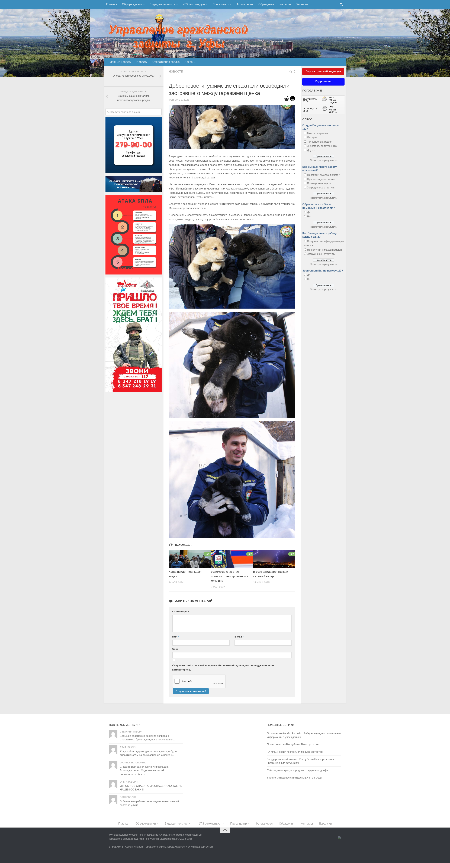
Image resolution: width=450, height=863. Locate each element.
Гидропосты (323, 81)
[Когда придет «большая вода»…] (190, 559)
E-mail (238, 636)
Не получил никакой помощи (324, 249)
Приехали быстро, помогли (323, 174)
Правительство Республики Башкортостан (293, 744)
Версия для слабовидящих (323, 71)
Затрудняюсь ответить (321, 187)
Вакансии (302, 4)
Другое (311, 150)
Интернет (313, 137)
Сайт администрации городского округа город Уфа (297, 770)
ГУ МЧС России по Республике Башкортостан (295, 751)
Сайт (175, 649)
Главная (111, 4)
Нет (309, 216)
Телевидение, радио (319, 141)
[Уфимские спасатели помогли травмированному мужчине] (232, 559)
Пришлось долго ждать (321, 179)
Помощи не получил (319, 183)
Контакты (285, 4)
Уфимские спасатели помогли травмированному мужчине (229, 576)
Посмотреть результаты (323, 160)
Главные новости (120, 61)
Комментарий (180, 611)
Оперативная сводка (166, 61)
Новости (141, 61)
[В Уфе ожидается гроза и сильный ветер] (274, 559)
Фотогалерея (244, 4)
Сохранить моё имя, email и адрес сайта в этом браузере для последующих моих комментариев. (223, 667)
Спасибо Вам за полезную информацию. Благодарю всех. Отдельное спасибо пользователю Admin (144, 770)
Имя (175, 636)
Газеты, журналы (317, 133)
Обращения (266, 4)
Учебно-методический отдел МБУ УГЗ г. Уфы (294, 777)
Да (308, 212)
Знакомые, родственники (322, 145)
